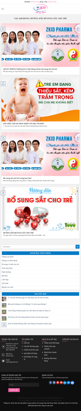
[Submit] (78, 247)
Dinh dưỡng (6, 272)
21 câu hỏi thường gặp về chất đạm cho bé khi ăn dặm (28, 298)
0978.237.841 (35, 2)
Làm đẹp (5, 279)
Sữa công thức (7, 268)
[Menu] (2, 8)
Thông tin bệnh (7, 257)
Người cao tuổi (7, 287)
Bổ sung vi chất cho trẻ (10, 264)
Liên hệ (26, 343)
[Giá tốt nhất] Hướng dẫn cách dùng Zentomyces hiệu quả (29, 324)
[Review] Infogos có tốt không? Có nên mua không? (27, 304)
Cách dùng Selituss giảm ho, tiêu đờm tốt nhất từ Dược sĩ (29, 311)
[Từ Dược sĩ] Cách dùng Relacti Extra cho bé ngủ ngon (28, 317)
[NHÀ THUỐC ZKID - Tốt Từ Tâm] (40, 9)
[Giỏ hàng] (78, 9)
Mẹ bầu (5, 276)
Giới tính (5, 283)
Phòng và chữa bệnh (9, 260)
